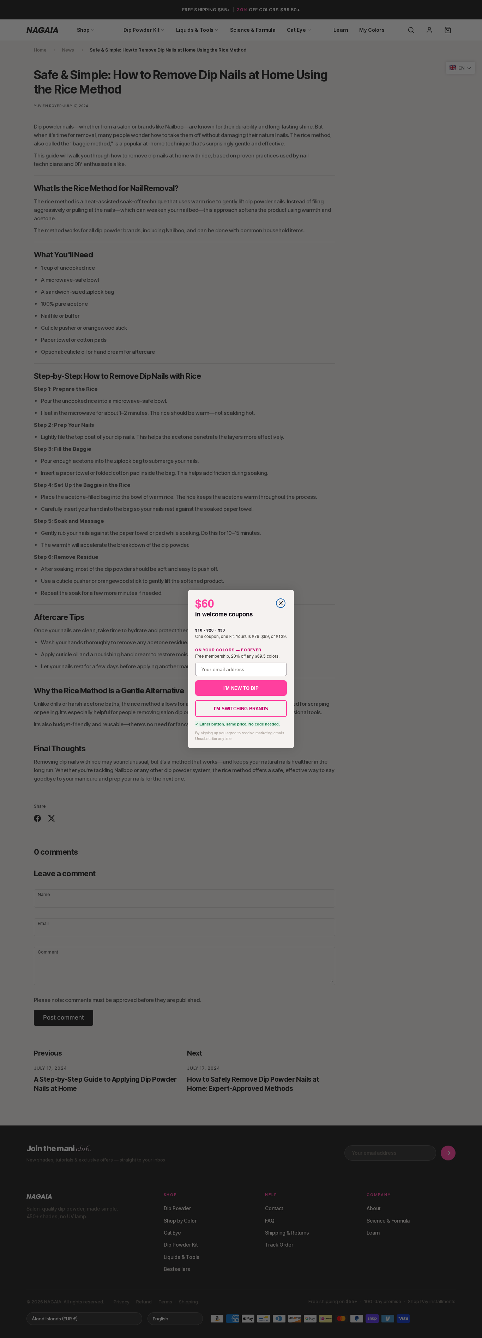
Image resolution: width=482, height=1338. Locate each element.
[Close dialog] (280, 603)
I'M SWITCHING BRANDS (241, 708)
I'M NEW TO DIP (241, 688)
